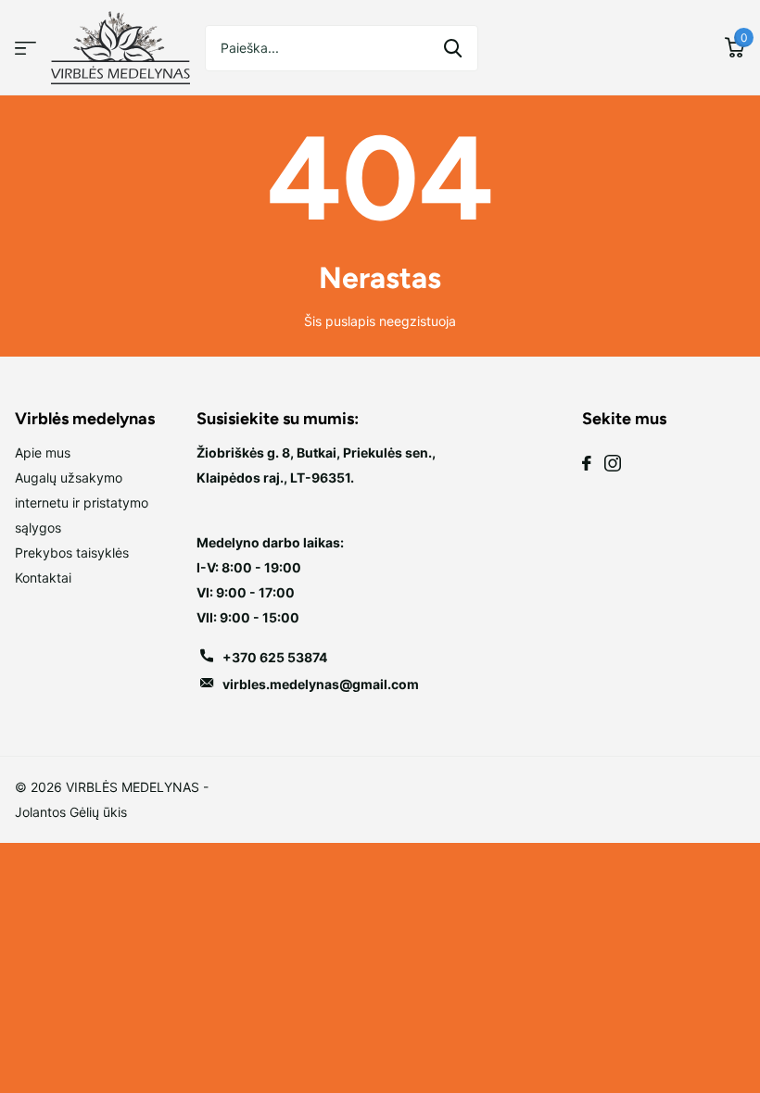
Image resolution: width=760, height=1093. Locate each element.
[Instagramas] (612, 463)
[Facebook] (586, 463)
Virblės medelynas (85, 418)
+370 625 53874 (274, 657)
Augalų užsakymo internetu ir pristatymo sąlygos (81, 502)
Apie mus (42, 452)
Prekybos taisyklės (72, 552)
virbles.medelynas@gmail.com (320, 684)
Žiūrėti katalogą (25, 48)
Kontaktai (43, 577)
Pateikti (452, 48)
